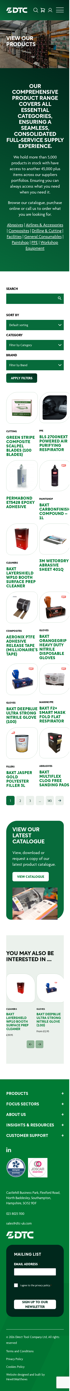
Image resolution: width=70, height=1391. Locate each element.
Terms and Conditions (20, 1351)
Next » (59, 800)
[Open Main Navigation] (60, 11)
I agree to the (36, 1285)
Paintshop (20, 242)
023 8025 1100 (15, 1213)
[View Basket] (42, 10)
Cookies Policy (15, 1367)
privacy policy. (43, 1285)
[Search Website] (35, 10)
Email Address (27, 1264)
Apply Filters (21, 378)
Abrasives (15, 224)
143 (50, 801)
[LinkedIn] (8, 1149)
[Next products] (39, 1044)
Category (14, 335)
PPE (35, 242)
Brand (11, 355)
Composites (19, 230)
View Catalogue (30, 877)
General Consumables (43, 236)
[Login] (50, 10)
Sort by (12, 315)
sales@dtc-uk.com (19, 1223)
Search (12, 288)
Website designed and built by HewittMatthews (25, 1377)
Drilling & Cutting (46, 230)
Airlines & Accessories (44, 224)
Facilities (14, 236)
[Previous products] (30, 1044)
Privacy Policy (14, 1359)
